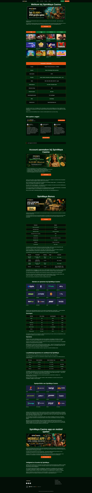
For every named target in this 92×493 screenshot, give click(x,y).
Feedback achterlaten (61, 120)
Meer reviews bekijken (46, 137)
